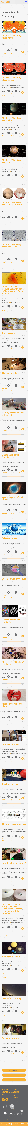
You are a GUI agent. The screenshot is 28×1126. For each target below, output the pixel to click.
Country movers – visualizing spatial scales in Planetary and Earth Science (13, 290)
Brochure (16, 1091)
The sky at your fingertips (14, 824)
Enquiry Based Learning (8, 1092)
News (15, 1094)
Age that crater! (9, 333)
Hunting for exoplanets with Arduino (13, 413)
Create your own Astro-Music (13, 498)
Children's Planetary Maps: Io (11, 161)
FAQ (3, 1094)
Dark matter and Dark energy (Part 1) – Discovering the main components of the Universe (12, 909)
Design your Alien (10, 1038)
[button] (26, 1)
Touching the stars (10, 784)
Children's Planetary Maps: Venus (11, 78)
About (15, 1089)
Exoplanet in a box (10, 744)
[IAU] (5, 1108)
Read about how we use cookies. (14, 1124)
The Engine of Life (10, 373)
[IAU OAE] (11, 1108)
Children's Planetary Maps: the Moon (11, 245)
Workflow (16, 1092)
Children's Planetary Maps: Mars (11, 36)
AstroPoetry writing (11, 998)
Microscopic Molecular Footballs (13, 662)
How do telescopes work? (14, 863)
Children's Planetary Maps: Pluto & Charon (12, 203)
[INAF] (9, 1116)
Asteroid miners (9, 538)
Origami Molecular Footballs (11, 620)
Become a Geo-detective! (14, 578)
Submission (5, 1089)
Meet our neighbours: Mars (12, 704)
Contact (16, 1095)
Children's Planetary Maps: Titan (11, 119)
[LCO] (20, 1114)
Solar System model (11, 956)
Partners (16, 1097)
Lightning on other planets (10, 455)
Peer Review (5, 1091)
